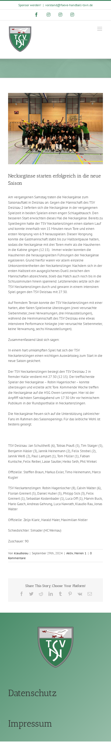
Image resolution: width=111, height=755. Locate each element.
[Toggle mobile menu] (100, 29)
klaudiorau (21, 553)
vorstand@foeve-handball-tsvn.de (69, 5)
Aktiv (69, 553)
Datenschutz (32, 693)
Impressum (30, 723)
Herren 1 (80, 553)
